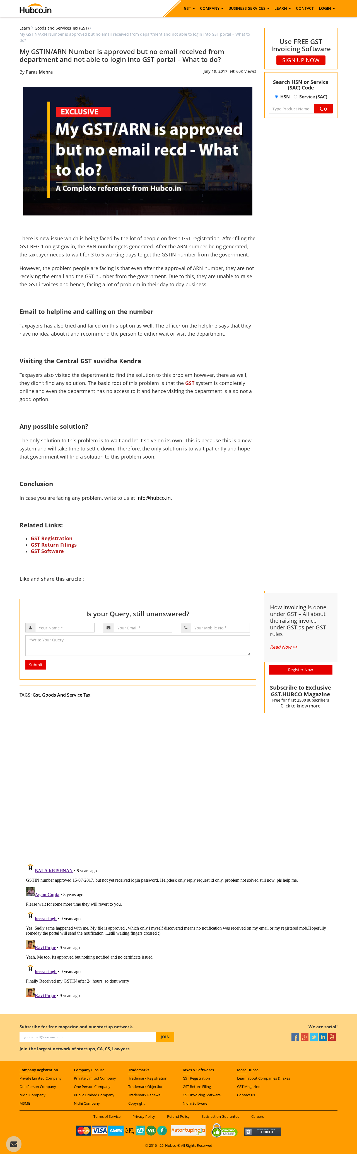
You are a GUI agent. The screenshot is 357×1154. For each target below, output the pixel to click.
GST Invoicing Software (202, 1094)
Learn (25, 28)
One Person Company (38, 1086)
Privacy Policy (143, 1116)
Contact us (246, 1094)
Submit (35, 664)
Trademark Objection (145, 1086)
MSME (25, 1103)
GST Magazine (248, 1086)
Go (323, 108)
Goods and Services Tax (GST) (62, 28)
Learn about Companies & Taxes (263, 1078)
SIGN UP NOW (301, 60)
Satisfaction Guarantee (220, 1116)
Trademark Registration (147, 1078)
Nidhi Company (32, 1094)
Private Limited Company (41, 1078)
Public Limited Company (94, 1094)
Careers (257, 1116)
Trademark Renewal (144, 1094)
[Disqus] (178, 786)
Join (165, 1036)
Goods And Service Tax (66, 695)
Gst (36, 695)
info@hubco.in (153, 497)
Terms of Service (106, 1116)
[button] (189, 8)
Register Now (300, 669)
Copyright (136, 1103)
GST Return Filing (197, 1086)
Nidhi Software (195, 1103)
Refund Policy (178, 1116)
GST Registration (196, 1078)
